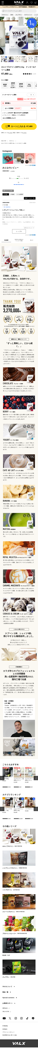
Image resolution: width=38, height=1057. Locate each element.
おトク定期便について (9, 118)
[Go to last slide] (2, 778)
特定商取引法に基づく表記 (9, 1035)
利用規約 (4, 1029)
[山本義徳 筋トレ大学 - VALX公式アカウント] (15, 1018)
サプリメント (28, 14)
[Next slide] (36, 778)
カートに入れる (21, 126)
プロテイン (5, 14)
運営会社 (5, 1008)
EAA (12, 14)
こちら (10, 132)
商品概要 (6, 240)
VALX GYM (5, 1011)
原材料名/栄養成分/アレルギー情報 (19, 240)
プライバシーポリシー (8, 1032)
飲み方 (31, 240)
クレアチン (19, 14)
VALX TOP (3, 140)
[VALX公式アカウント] (21, 1018)
